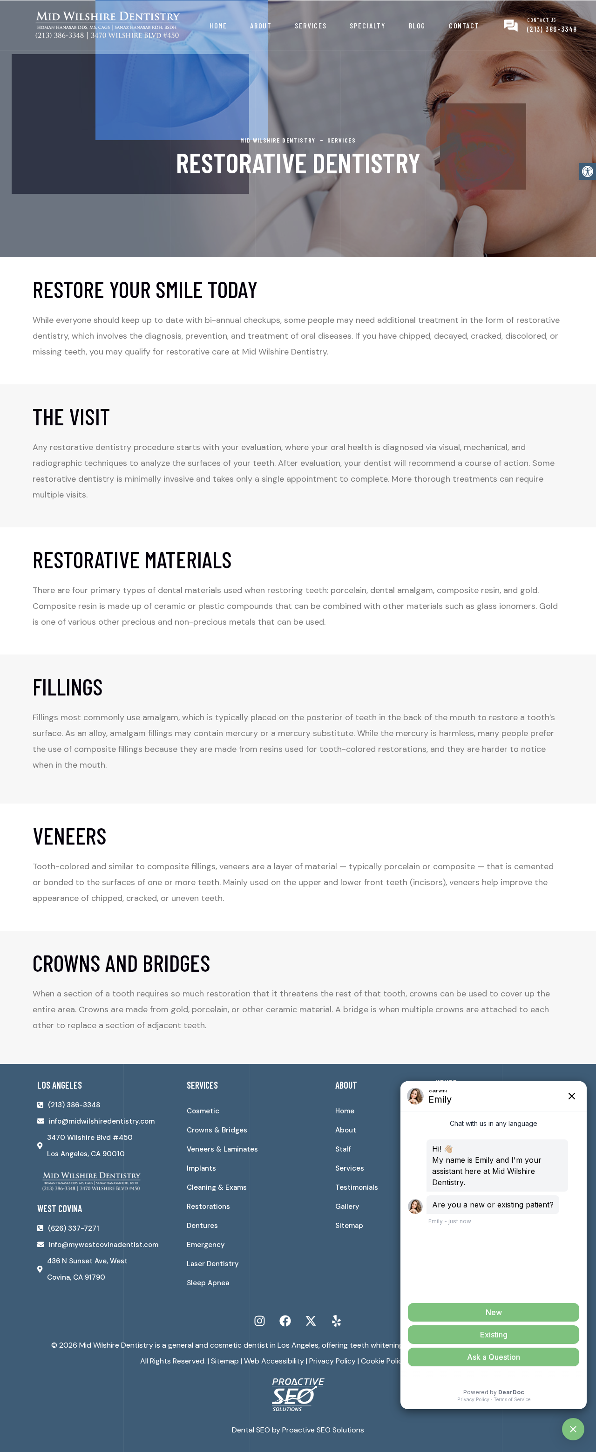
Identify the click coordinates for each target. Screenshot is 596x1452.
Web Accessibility (274, 1361)
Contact (464, 25)
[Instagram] (259, 1321)
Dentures (202, 1225)
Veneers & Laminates (222, 1149)
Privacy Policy (332, 1361)
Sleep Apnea (208, 1283)
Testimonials (356, 1187)
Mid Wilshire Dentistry (116, 1345)
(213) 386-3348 (552, 28)
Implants (201, 1168)
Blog (417, 25)
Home (218, 25)
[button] (587, 171)
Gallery (347, 1206)
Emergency (206, 1244)
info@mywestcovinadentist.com (103, 1244)
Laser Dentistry (213, 1263)
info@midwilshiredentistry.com (102, 1121)
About (260, 25)
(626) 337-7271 (73, 1228)
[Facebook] (285, 1321)
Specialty (367, 25)
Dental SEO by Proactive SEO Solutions (298, 1430)
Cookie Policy (383, 1361)
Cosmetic (203, 1111)
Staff (343, 1149)
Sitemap (349, 1225)
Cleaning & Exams (217, 1187)
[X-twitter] (311, 1321)
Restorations (208, 1206)
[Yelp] (336, 1321)
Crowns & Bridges (217, 1130)
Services (310, 25)
